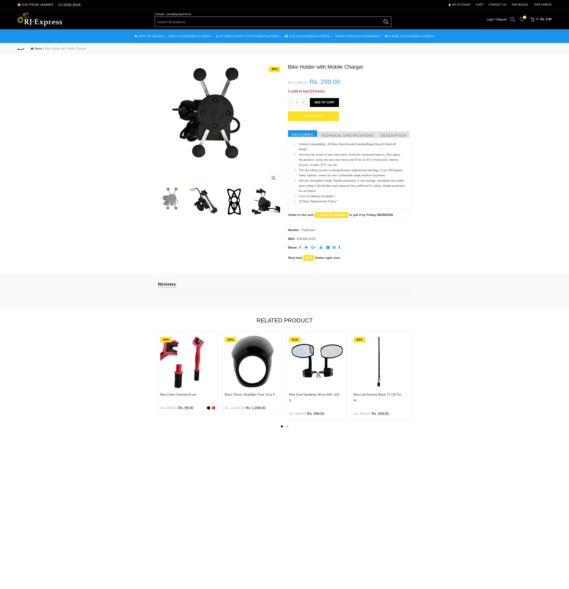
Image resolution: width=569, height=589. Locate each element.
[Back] (20, 48)
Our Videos (542, 4)
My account (461, 4)
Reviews (167, 284)
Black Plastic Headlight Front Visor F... (251, 394)
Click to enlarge (273, 178)
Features (302, 135)
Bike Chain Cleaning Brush (178, 394)
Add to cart (324, 102)
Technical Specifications (347, 135)
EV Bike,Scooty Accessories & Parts (249, 36)
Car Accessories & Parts (309, 36)
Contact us (497, 4)
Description (393, 135)
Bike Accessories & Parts (189, 36)
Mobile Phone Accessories (357, 36)
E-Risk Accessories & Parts (411, 36)
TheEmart (308, 230)
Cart (479, 4)
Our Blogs (520, 4)
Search (385, 22)
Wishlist (524, 17)
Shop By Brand (150, 36)
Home (38, 48)
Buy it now (313, 116)
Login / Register (497, 19)
